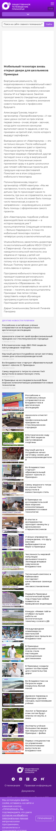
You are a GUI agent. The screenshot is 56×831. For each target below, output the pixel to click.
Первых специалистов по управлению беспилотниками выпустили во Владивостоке (37, 745)
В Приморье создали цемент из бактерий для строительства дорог (36, 670)
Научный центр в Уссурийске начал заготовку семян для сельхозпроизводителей (27, 355)
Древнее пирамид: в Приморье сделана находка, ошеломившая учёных (38, 699)
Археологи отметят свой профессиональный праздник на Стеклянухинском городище (27, 337)
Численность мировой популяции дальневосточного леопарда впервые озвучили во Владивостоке (37, 560)
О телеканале (12, 785)
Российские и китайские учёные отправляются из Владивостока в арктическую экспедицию (21, 327)
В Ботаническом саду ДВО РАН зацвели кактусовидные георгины (24, 346)
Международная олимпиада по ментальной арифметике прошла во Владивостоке (38, 633)
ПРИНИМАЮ (44, 818)
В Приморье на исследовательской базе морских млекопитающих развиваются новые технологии (27, 382)
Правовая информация (38, 785)
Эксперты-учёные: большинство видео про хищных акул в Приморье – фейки (36, 729)
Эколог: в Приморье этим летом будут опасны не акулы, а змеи (36, 714)
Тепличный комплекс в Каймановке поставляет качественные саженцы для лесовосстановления (38, 580)
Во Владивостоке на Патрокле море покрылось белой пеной (36, 685)
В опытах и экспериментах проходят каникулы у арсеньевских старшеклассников (37, 524)
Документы (28, 791)
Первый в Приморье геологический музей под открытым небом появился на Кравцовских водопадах (38, 599)
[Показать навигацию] (52, 3)
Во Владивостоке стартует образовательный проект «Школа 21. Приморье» (27, 363)
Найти (49, 24)
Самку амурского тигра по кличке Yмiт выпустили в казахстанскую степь (23, 372)
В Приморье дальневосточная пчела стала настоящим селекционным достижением (35, 652)
